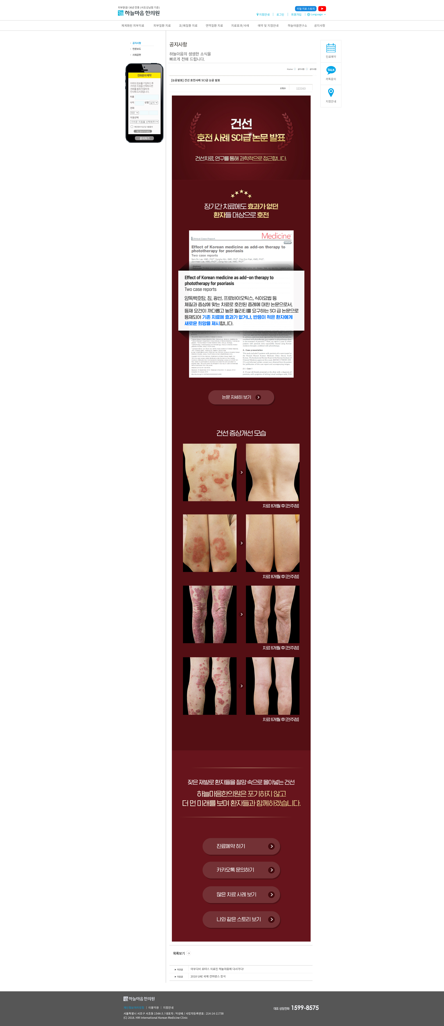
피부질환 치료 (162, 25)
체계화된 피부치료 (132, 25)
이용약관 (153, 1007)
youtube (322, 8)
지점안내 (264, 14)
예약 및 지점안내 (268, 25)
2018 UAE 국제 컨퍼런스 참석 (208, 976)
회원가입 (296, 14)
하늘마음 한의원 (138, 13)
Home (290, 69)
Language (316, 14)
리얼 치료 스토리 (306, 8)
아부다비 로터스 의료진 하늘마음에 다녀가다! (217, 969)
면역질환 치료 (214, 25)
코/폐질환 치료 (188, 25)
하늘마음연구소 (297, 25)
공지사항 (319, 25)
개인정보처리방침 (133, 1007)
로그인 (280, 14)
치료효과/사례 (240, 25)
